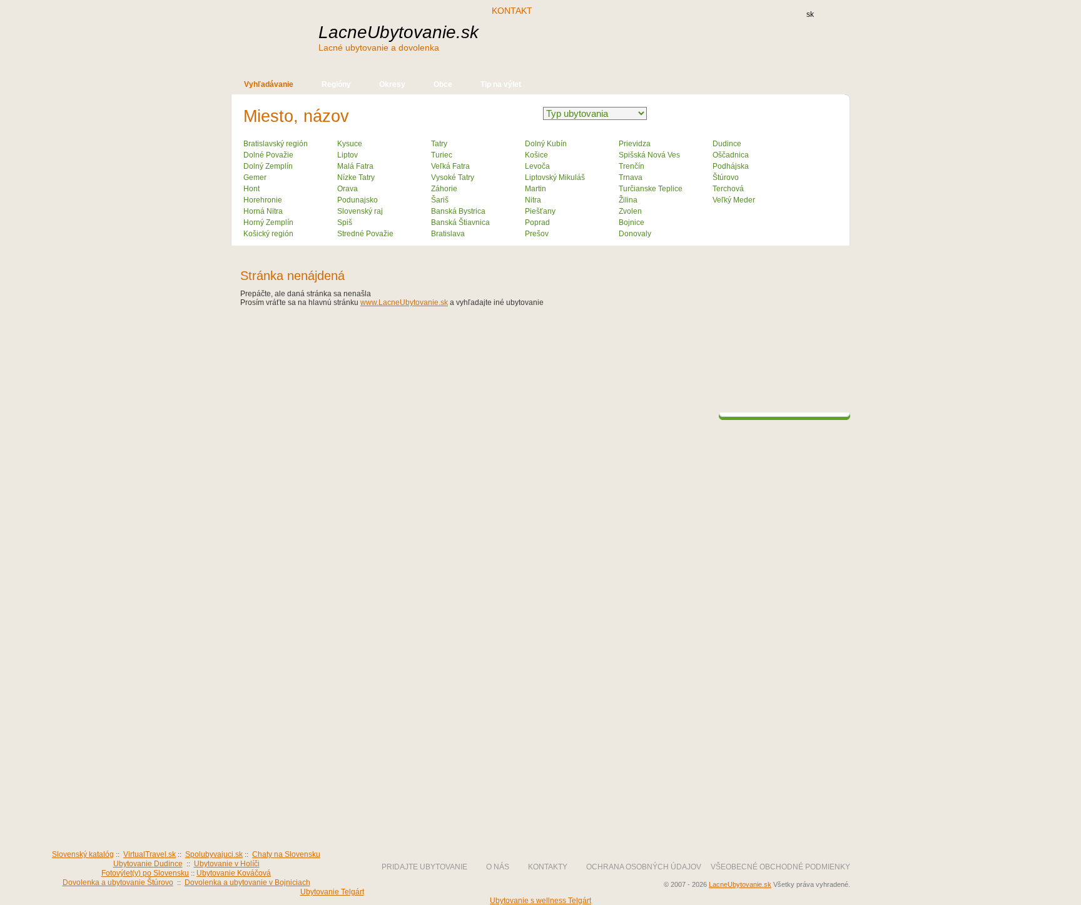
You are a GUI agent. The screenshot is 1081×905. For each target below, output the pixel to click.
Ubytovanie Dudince (148, 863)
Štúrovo (726, 177)
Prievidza (635, 143)
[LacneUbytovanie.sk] (321, 822)
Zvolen (630, 211)
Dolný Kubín (546, 143)
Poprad (537, 222)
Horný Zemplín (268, 222)
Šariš (440, 200)
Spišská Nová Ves (649, 155)
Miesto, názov (296, 116)
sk (810, 14)
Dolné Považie (268, 155)
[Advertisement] (633, 42)
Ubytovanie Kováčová (233, 873)
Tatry (439, 143)
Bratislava (448, 233)
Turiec (441, 155)
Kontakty (547, 866)
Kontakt (512, 11)
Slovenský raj (360, 211)
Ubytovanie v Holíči (227, 863)
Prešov (537, 233)
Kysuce (349, 143)
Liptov (347, 155)
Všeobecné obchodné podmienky (780, 866)
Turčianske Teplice (651, 188)
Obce (443, 84)
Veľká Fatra (450, 166)
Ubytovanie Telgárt (332, 892)
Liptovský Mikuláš (555, 177)
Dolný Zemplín (268, 166)
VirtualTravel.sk (149, 854)
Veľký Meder (734, 200)
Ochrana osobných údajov (643, 866)
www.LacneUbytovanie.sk (404, 302)
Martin (535, 188)
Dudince (727, 143)
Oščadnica (731, 155)
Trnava (630, 177)
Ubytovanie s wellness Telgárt (540, 900)
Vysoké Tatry (452, 177)
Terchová (728, 188)
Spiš (344, 222)
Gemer (254, 177)
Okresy (392, 84)
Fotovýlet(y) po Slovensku (145, 873)
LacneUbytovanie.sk (398, 37)
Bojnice (631, 222)
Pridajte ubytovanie (424, 866)
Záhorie (444, 188)
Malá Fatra (355, 166)
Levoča (537, 166)
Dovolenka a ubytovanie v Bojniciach (247, 882)
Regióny (336, 84)
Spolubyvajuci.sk (214, 854)
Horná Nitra (263, 211)
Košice (536, 155)
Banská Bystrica (458, 211)
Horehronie (262, 200)
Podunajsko (357, 200)
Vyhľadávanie (268, 84)
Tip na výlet (500, 84)
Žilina (628, 200)
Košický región (268, 233)
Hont (251, 188)
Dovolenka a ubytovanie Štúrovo (118, 882)
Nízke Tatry (356, 177)
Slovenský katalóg (83, 854)
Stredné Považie (365, 233)
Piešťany (540, 211)
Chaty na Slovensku (286, 854)
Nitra (533, 200)
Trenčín (631, 166)
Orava (347, 188)
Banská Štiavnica (460, 222)
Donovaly (635, 233)
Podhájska (731, 166)
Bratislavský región (275, 143)
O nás (497, 866)
